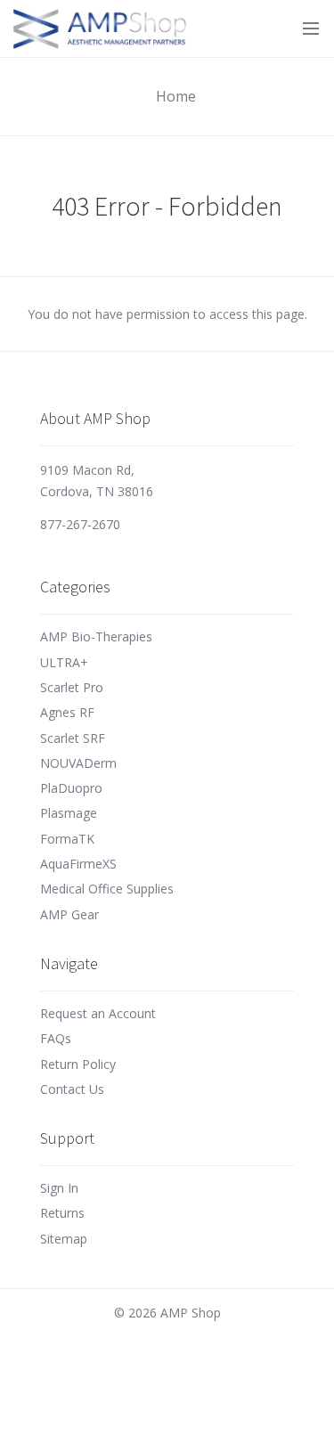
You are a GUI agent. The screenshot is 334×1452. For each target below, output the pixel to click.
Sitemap (63, 1238)
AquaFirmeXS (78, 863)
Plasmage (68, 812)
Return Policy (78, 1064)
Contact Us (72, 1089)
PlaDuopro (71, 787)
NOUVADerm (78, 763)
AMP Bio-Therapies (96, 636)
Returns (62, 1212)
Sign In (59, 1187)
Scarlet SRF (72, 738)
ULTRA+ (64, 662)
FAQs (55, 1038)
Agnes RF (67, 712)
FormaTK (67, 838)
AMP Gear (69, 914)
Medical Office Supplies (107, 888)
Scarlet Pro (71, 687)
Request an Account (98, 1013)
